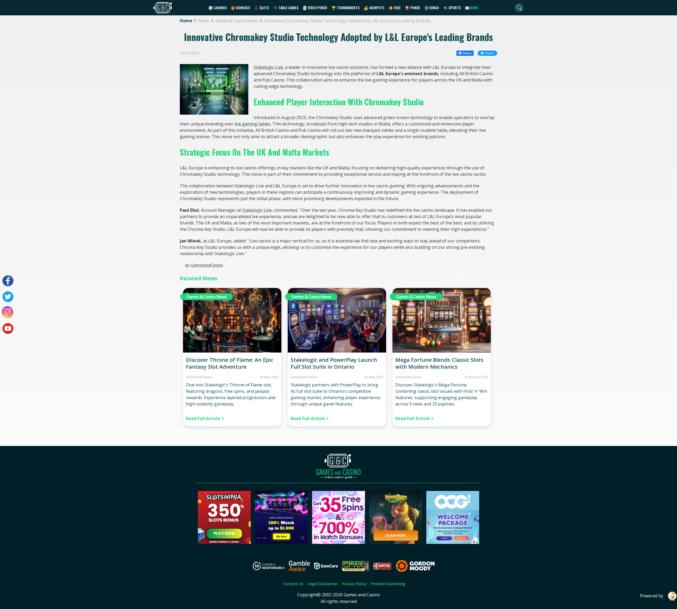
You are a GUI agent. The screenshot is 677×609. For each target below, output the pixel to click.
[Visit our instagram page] (8, 313)
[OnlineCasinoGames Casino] (452, 542)
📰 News (471, 7)
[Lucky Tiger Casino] (395, 542)
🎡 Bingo (431, 7)
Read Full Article (203, 418)
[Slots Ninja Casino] (224, 542)
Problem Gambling (388, 583)
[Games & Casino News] (232, 351)
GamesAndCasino (206, 265)
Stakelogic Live (268, 67)
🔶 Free (394, 7)
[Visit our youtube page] (8, 328)
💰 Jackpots (374, 7)
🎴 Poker (412, 7)
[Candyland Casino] (338, 542)
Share (467, 53)
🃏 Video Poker (315, 7)
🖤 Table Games (285, 7)
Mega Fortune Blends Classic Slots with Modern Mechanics (439, 363)
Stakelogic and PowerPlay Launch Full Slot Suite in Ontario (334, 363)
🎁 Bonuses (240, 7)
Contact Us (293, 583)
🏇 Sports (452, 7)
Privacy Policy (354, 583)
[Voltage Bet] (281, 542)
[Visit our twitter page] (8, 297)
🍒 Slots (261, 7)
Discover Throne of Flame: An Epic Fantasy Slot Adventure (229, 363)
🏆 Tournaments (345, 7)
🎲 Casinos (217, 7)
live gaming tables (253, 124)
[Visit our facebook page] (8, 281)
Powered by (651, 596)
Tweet (489, 53)
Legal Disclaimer (323, 583)
